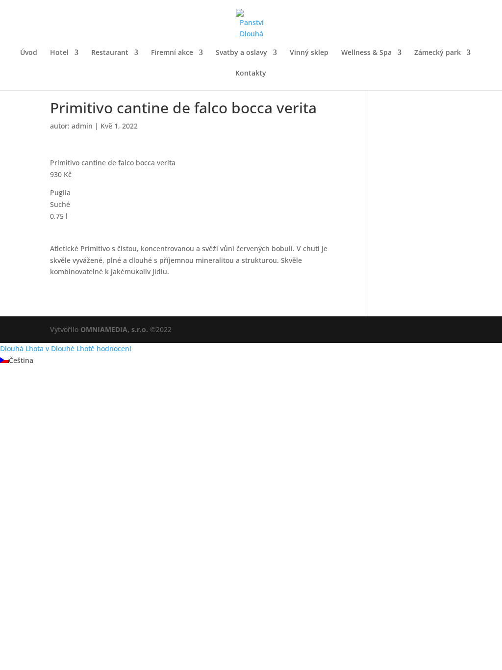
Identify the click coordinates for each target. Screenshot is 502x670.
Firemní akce (172, 53)
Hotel (59, 53)
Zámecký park (437, 53)
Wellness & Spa (366, 53)
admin (82, 125)
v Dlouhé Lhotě (70, 348)
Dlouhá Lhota (22, 348)
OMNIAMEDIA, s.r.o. (114, 329)
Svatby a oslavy (241, 53)
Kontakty (250, 73)
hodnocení (114, 348)
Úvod (28, 53)
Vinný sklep (309, 53)
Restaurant (109, 53)
